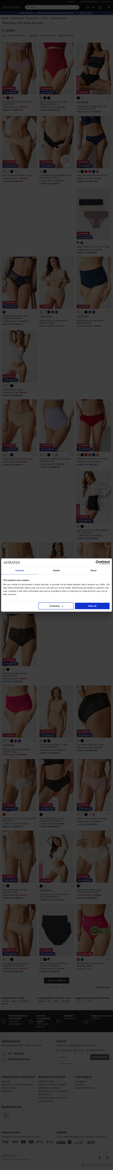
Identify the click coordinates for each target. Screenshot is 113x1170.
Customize (54, 606)
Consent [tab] (19, 570)
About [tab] (93, 570)
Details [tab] (56, 570)
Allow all (92, 606)
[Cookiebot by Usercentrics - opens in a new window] (98, 562)
